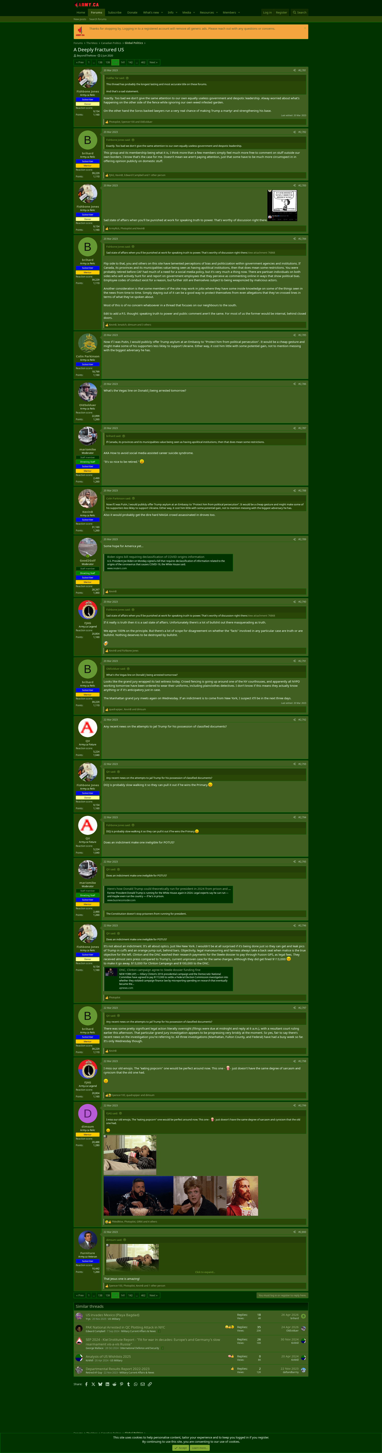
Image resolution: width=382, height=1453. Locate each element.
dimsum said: (114, 1240)
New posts (80, 19)
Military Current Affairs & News (138, 1331)
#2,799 (302, 1105)
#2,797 (302, 1008)
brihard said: (113, 436)
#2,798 (302, 1061)
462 (143, 62)
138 (100, 62)
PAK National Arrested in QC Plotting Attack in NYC (125, 1327)
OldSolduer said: (116, 668)
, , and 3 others (130, 324)
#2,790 (302, 601)
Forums (96, 12)
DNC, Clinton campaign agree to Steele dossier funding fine (159, 970)
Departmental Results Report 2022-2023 (118, 1368)
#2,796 (302, 925)
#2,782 (302, 132)
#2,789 (302, 539)
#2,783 (302, 185)
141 (123, 62)
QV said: (111, 771)
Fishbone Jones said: (118, 140)
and (123, 650)
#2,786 (302, 384)
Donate (132, 12)
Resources (207, 12)
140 (115, 62)
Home (81, 12)
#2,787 (302, 428)
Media (186, 12)
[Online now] (88, 556)
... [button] (94, 62)
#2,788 (302, 490)
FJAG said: (112, 1113)
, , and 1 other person (137, 175)
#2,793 (302, 764)
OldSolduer (292, 1330)
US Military (114, 1319)
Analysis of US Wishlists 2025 (108, 1356)
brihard (294, 1318)
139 (108, 62)
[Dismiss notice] (304, 28)
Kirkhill (295, 1343)
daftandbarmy (291, 1372)
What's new (151, 12)
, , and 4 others (134, 1221)
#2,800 (302, 1232)
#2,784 (302, 238)
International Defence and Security (139, 1348)
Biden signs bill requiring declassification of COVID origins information (155, 557)
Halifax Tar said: (115, 78)
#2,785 (302, 335)
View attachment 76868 (261, 252)
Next (152, 62)
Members (229, 12)
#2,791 (302, 661)
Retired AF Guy (94, 1372)
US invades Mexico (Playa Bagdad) (112, 1315)
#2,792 (302, 719)
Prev (81, 62)
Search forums (97, 19)
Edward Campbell (95, 1331)
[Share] (294, 70)
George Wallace (94, 1348)
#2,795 (302, 861)
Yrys (88, 1319)
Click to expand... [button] (205, 1272)
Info (170, 12)
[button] (162, 12)
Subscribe (114, 12)
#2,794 (302, 817)
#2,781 (302, 70)
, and (130, 122)
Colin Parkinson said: (118, 498)
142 (130, 62)
